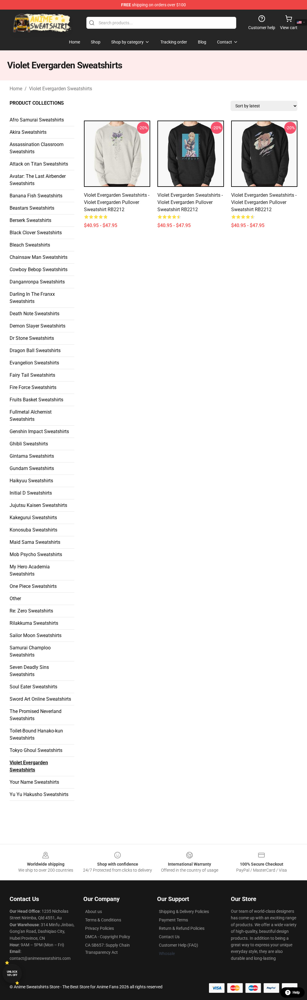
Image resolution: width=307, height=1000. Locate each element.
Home (16, 88)
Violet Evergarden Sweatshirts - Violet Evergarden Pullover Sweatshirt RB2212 (116, 202)
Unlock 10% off (12, 973)
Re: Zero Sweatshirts (31, 611)
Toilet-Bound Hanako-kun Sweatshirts (36, 734)
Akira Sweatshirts (28, 132)
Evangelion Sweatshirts (34, 363)
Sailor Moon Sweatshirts (35, 635)
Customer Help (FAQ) (178, 945)
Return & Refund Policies (181, 928)
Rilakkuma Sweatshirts (34, 623)
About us (93, 911)
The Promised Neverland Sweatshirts (35, 714)
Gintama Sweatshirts (32, 456)
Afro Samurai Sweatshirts (37, 120)
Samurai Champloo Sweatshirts (30, 651)
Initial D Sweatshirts (31, 493)
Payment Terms (173, 920)
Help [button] (296, 992)
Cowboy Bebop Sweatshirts (38, 269)
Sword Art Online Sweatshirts (40, 699)
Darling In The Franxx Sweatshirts (32, 297)
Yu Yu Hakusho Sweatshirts (39, 794)
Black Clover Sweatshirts (36, 232)
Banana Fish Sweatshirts (36, 196)
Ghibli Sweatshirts (29, 444)
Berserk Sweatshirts (30, 220)
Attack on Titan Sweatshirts (39, 164)
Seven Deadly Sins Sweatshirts (29, 670)
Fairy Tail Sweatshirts (32, 375)
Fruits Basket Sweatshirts (36, 400)
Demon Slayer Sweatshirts (37, 326)
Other (15, 598)
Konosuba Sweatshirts (33, 530)
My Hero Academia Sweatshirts (30, 570)
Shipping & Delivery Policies (184, 911)
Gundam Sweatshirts (32, 468)
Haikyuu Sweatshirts (31, 481)
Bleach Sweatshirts (30, 245)
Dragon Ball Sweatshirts (35, 350)
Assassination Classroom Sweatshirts (37, 148)
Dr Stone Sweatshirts (32, 338)
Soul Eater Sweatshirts (33, 687)
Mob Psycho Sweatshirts (36, 554)
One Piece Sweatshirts (33, 586)
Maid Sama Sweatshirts (35, 542)
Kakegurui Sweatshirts (33, 517)
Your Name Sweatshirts (34, 782)
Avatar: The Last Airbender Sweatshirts (38, 179)
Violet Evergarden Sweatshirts (60, 88)
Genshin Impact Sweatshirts (39, 431)
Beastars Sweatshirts (32, 208)
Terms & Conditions (103, 920)
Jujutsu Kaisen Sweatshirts (38, 505)
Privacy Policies (99, 928)
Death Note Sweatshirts (34, 313)
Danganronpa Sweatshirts (37, 282)
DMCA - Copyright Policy (107, 936)
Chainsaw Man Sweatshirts (38, 257)
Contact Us (169, 936)
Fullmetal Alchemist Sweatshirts (31, 415)
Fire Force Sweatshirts (33, 387)
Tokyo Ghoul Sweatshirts (36, 750)
